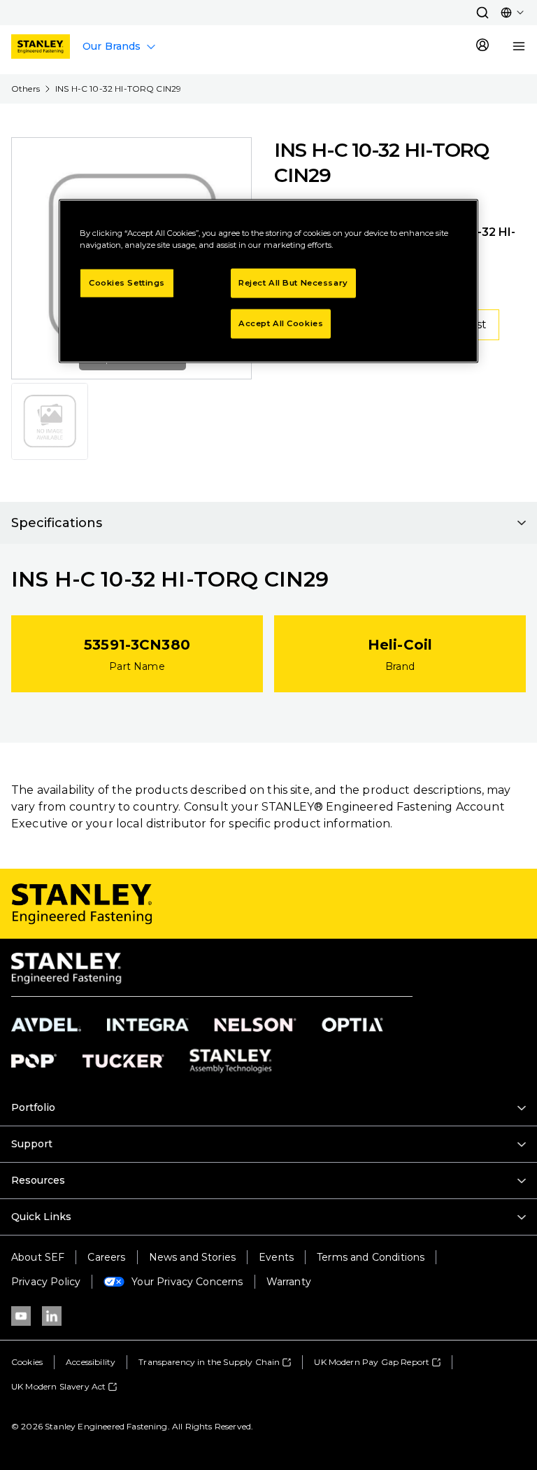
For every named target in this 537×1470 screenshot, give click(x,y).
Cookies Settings (127, 283)
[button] (482, 13)
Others (25, 88)
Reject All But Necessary (293, 283)
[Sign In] (482, 46)
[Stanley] (40, 46)
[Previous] (31, 258)
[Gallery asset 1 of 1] (49, 421)
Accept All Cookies (280, 323)
